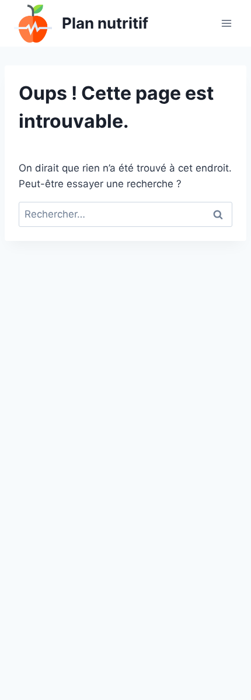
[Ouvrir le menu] (226, 23)
